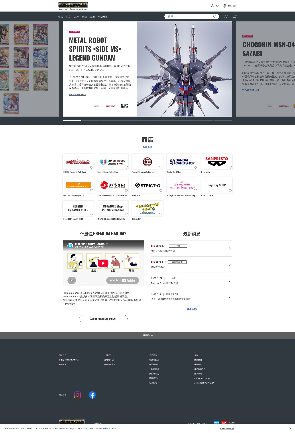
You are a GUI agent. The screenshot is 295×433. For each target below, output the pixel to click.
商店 (68, 16)
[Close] (290, 428)
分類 (84, 16)
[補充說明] (225, 16)
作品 (60, 16)
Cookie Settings (227, 428)
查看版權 (98, 423)
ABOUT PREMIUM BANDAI (103, 319)
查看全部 (147, 147)
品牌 (76, 16)
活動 (92, 16)
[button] (72, 120)
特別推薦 (102, 16)
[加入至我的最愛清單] (91, 167)
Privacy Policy (109, 428)
